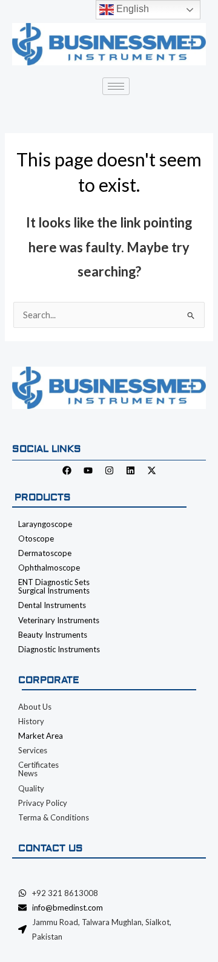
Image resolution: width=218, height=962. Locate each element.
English (131, 9)
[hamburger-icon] (116, 86)
